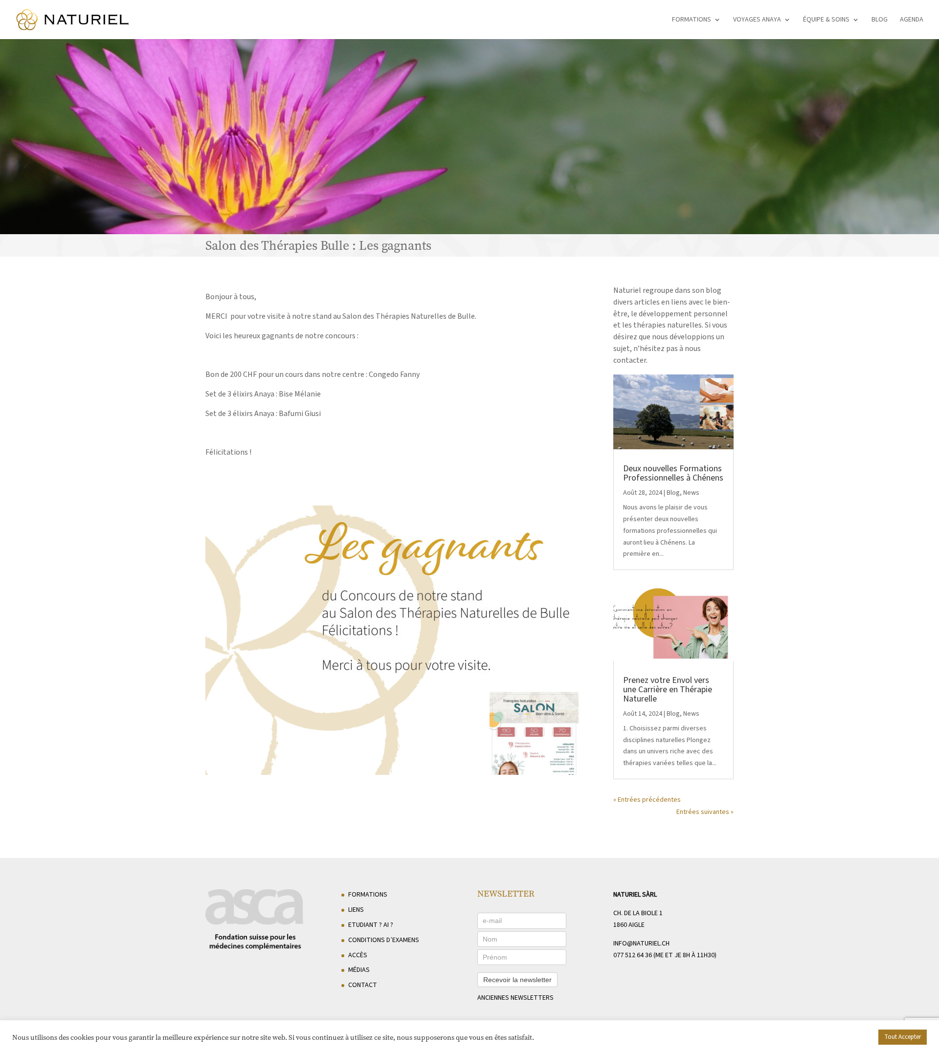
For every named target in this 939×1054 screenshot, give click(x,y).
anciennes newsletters (515, 998)
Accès (357, 955)
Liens (356, 910)
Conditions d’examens (383, 940)
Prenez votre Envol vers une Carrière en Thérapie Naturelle (667, 689)
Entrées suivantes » (705, 812)
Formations (691, 20)
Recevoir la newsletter (517, 980)
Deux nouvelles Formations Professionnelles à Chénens (673, 473)
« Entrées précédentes (647, 800)
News (691, 493)
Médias (359, 970)
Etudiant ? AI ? (370, 925)
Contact (362, 985)
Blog (880, 20)
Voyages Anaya (757, 20)
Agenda (911, 20)
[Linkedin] (727, 1040)
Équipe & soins (826, 20)
